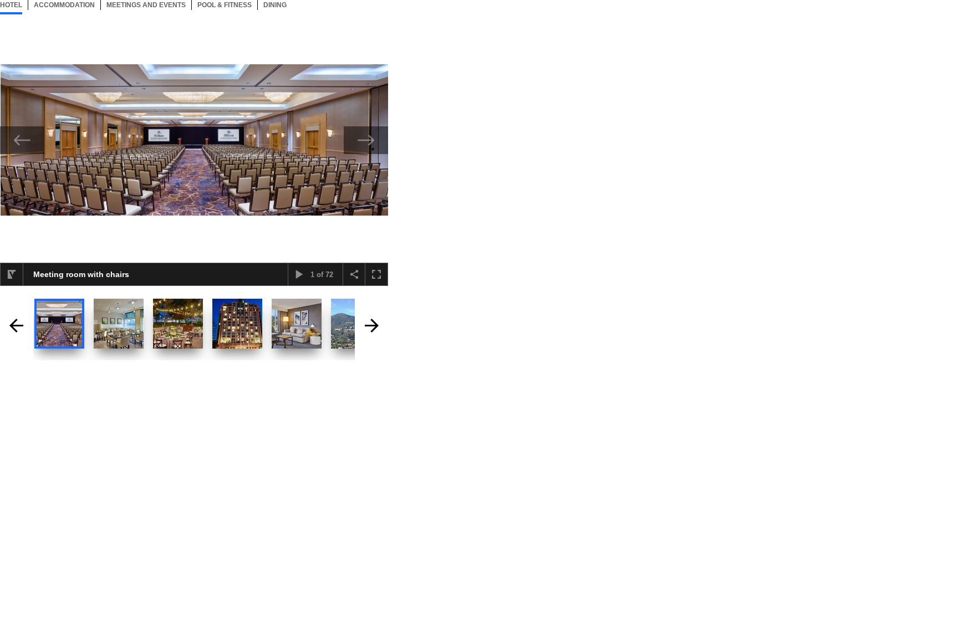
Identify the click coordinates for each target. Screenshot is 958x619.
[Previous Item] (22, 140)
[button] (11, 274)
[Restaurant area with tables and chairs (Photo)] (119, 324)
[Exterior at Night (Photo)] (237, 324)
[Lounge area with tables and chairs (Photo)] (297, 324)
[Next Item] (366, 140)
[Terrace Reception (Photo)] (178, 324)
